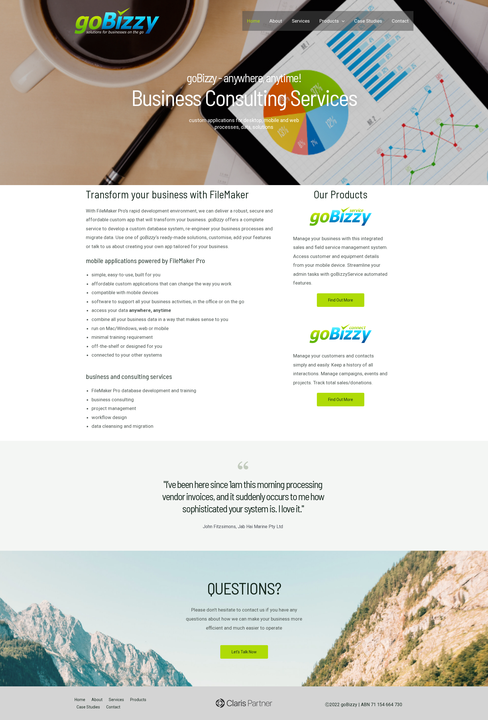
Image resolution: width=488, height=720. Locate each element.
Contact (400, 21)
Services (301, 21)
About (275, 21)
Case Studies (368, 21)
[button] (340, 300)
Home (253, 21)
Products (329, 21)
